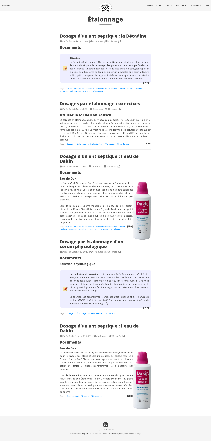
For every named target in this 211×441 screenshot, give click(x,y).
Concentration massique (107, 88)
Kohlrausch (110, 144)
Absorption (76, 91)
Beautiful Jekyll (135, 433)
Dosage (87, 91)
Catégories (195, 5)
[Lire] (146, 82)
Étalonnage (98, 91)
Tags (206, 5)
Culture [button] (180, 5)
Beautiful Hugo (114, 433)
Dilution (139, 88)
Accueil (6, 5)
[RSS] (105, 424)
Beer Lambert (127, 88)
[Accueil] (105, 7)
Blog (158, 5)
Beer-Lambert (124, 144)
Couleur (65, 91)
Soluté (69, 88)
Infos (150, 5)
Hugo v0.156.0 (87, 433)
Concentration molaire (84, 88)
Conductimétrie (96, 144)
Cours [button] (168, 5)
